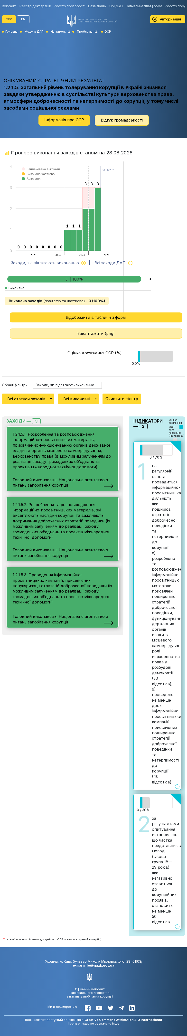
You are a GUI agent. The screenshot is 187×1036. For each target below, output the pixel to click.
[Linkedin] (132, 1008)
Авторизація (170, 19)
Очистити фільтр (121, 398)
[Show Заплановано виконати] (41, 174)
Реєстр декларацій (35, 6)
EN (23, 19)
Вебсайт (9, 6)
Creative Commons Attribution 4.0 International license (115, 1021)
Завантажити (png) (96, 333)
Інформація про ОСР (64, 119)
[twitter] (110, 1008)
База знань (97, 6)
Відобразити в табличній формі (96, 317)
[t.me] (121, 1008)
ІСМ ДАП (116, 6)
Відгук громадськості (122, 120)
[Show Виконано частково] (38, 179)
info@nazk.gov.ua (98, 965)
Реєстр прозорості (69, 6)
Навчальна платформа (144, 6)
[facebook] (88, 1008)
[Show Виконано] (31, 184)
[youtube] (99, 1008)
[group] (10, 6)
